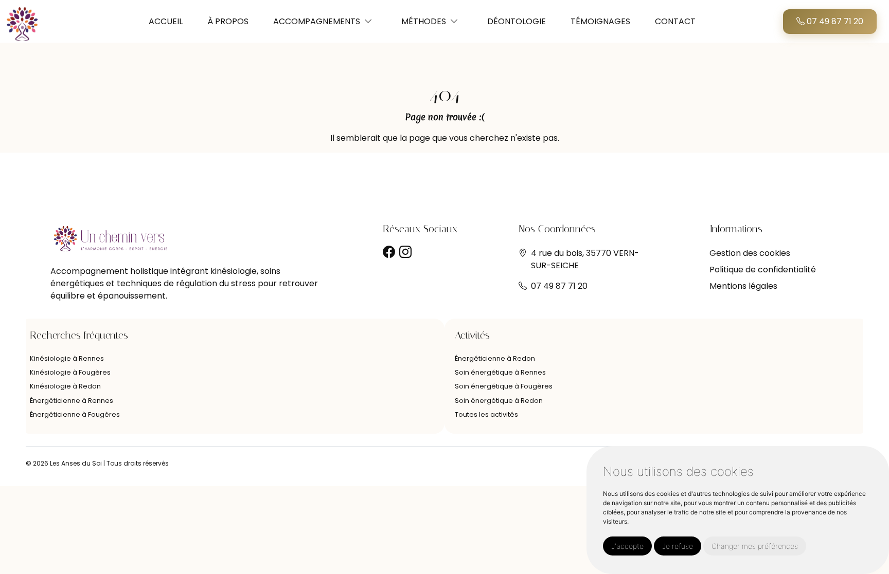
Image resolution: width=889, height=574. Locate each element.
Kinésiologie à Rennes (67, 358)
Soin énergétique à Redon (499, 400)
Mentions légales (743, 286)
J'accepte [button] (627, 546)
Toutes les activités (486, 414)
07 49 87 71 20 (834, 21)
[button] (368, 21)
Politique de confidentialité (762, 269)
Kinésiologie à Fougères (70, 372)
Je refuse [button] (677, 546)
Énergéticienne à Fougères (75, 414)
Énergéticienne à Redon (495, 358)
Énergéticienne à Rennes (71, 400)
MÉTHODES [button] (423, 21)
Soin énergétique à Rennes (500, 372)
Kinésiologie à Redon (65, 386)
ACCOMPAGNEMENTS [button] (316, 21)
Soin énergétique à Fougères (504, 386)
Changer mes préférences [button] (755, 546)
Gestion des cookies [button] (749, 253)
